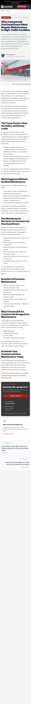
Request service (15, 395)
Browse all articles (7, 433)
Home (2, 11)
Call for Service (15, 2)
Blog (8, 11)
